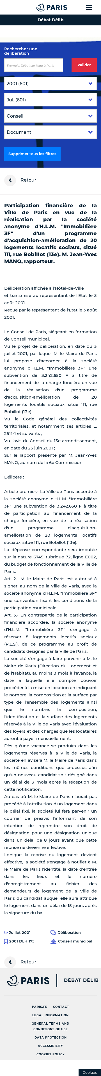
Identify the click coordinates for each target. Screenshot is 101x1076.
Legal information (50, 1015)
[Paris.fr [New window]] (24, 980)
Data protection (51, 1037)
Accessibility (50, 1046)
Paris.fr (39, 1007)
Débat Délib (81, 980)
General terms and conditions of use (50, 1026)
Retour (27, 180)
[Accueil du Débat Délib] (40, 7)
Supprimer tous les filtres (32, 153)
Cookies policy (50, 1054)
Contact (61, 1007)
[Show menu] (92, 7)
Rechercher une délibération (20, 51)
